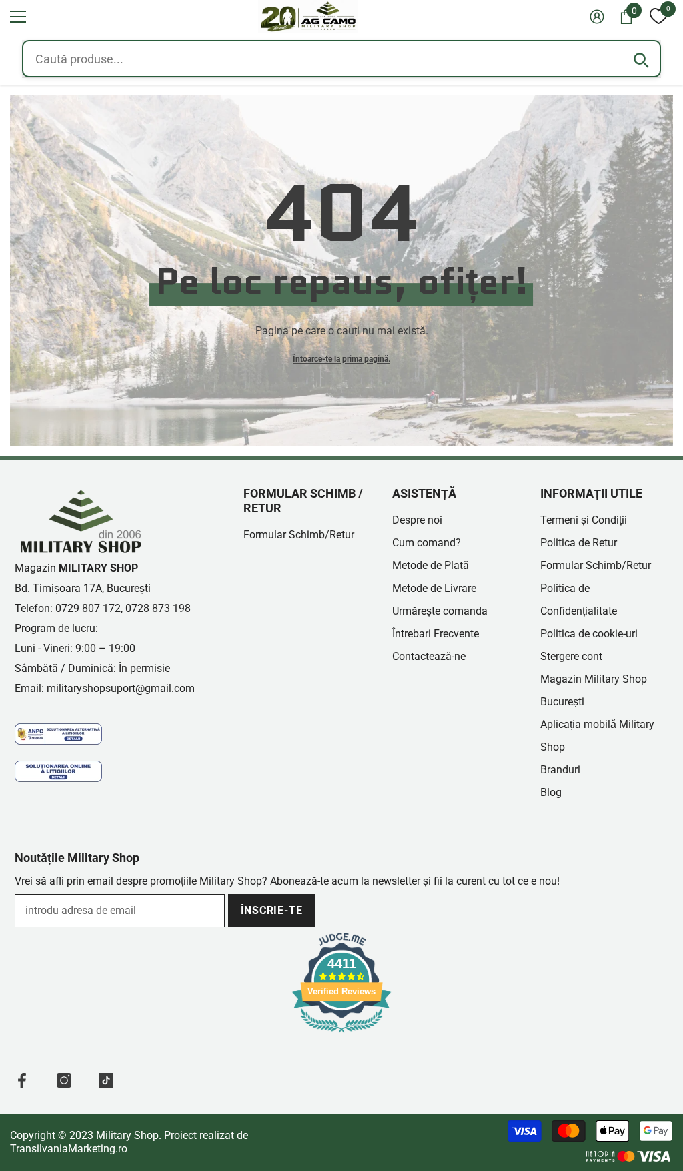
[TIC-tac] (106, 1080)
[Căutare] (641, 60)
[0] (658, 17)
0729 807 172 (88, 608)
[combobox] (341, 58)
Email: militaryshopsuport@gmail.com (105, 688)
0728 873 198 (158, 608)
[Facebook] (22, 1080)
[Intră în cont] (597, 16)
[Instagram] (64, 1080)
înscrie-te (272, 910)
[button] (18, 17)
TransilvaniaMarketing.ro (68, 1148)
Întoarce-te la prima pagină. (341, 359)
